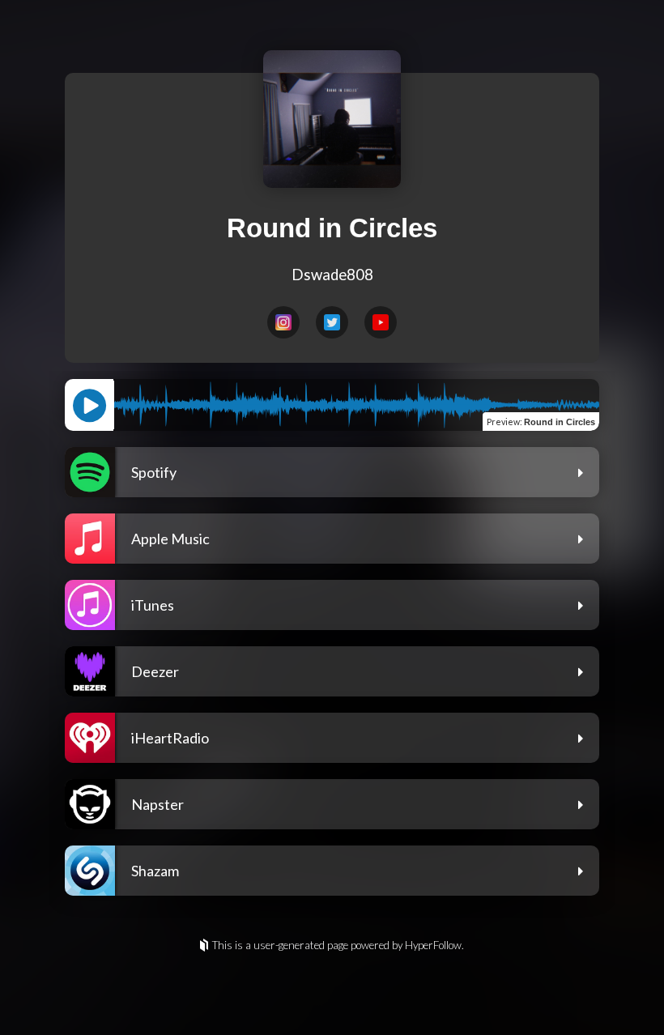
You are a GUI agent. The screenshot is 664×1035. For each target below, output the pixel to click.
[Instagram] (283, 322)
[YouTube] (380, 322)
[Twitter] (332, 322)
